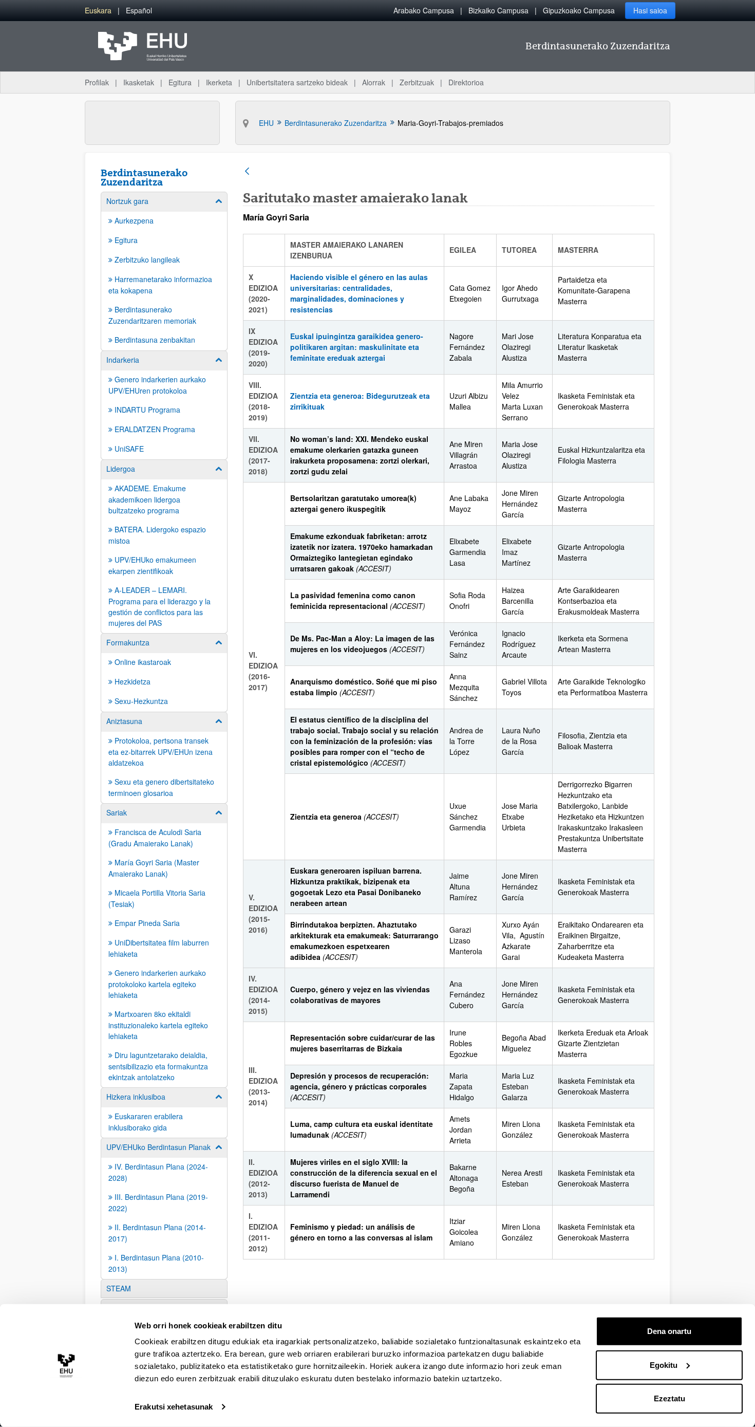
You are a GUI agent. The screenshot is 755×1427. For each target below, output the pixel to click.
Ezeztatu (669, 1398)
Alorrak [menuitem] (373, 82)
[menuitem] (98, 10)
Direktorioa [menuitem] (466, 82)
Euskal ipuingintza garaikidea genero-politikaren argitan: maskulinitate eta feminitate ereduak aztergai (356, 347)
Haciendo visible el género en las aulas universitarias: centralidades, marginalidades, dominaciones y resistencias (359, 293)
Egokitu (663, 1364)
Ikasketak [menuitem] (138, 82)
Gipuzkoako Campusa (579, 10)
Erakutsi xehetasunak (174, 1406)
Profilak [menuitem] (97, 82)
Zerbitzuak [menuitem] (417, 82)
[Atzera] (247, 172)
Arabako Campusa (423, 10)
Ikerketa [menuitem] (219, 82)
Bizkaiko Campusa (498, 10)
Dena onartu (669, 1331)
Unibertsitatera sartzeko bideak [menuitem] (297, 82)
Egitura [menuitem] (180, 82)
